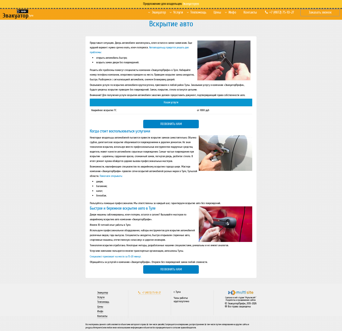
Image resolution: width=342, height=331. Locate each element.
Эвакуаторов (191, 4)
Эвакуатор (159, 12)
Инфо (232, 12)
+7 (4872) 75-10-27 (281, 12)
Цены (217, 12)
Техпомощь (198, 12)
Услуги (178, 12)
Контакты (250, 12)
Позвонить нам (171, 124)
